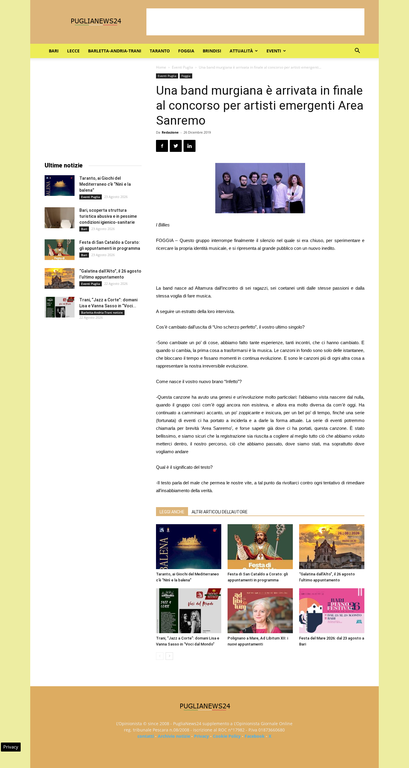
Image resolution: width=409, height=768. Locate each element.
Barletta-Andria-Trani (114, 51)
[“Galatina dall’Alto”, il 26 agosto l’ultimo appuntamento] (331, 546)
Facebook (255, 736)
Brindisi (212, 51)
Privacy (201, 736)
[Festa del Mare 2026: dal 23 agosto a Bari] (331, 610)
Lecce (73, 51)
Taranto (160, 51)
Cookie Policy (227, 736)
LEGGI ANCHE (172, 512)
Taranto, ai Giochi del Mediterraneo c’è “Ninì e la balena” (105, 184)
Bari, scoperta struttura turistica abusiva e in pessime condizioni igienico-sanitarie (108, 216)
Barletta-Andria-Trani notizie (102, 312)
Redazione (170, 132)
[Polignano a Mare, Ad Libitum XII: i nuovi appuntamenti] (260, 610)
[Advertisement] (255, 21)
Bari (54, 51)
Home (161, 67)
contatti (145, 736)
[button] (357, 51)
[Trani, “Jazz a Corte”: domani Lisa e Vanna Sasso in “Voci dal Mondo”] (188, 610)
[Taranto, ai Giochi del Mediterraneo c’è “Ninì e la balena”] (188, 546)
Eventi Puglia (182, 67)
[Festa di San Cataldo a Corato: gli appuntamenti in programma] (260, 546)
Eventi (273, 51)
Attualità (241, 51)
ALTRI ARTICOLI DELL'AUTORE (220, 512)
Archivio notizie (174, 736)
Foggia (186, 51)
